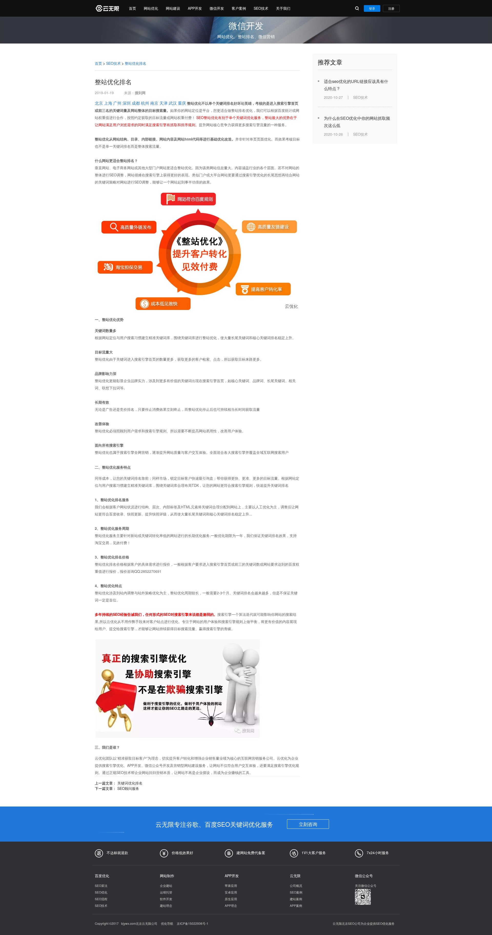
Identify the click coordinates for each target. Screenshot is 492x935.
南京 (154, 103)
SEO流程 (101, 899)
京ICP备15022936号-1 (192, 923)
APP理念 (231, 905)
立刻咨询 (308, 824)
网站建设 (173, 8)
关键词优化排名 (129, 783)
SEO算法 (101, 885)
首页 (132, 8)
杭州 (145, 103)
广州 (117, 103)
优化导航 (167, 923)
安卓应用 (231, 892)
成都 (136, 103)
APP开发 (195, 8)
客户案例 (239, 8)
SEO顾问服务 (128, 788)
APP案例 (296, 905)
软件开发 (166, 899)
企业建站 (166, 885)
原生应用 (231, 899)
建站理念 (166, 905)
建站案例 (296, 899)
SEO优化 (101, 892)
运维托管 (166, 892)
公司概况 (296, 885)
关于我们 (283, 8)
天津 (163, 103)
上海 (108, 103)
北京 (99, 103)
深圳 (126, 103)
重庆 (182, 103)
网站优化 (151, 8)
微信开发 (217, 8)
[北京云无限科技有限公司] (107, 8)
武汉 (173, 103)
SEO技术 (261, 8)
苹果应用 (231, 885)
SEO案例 (296, 892)
